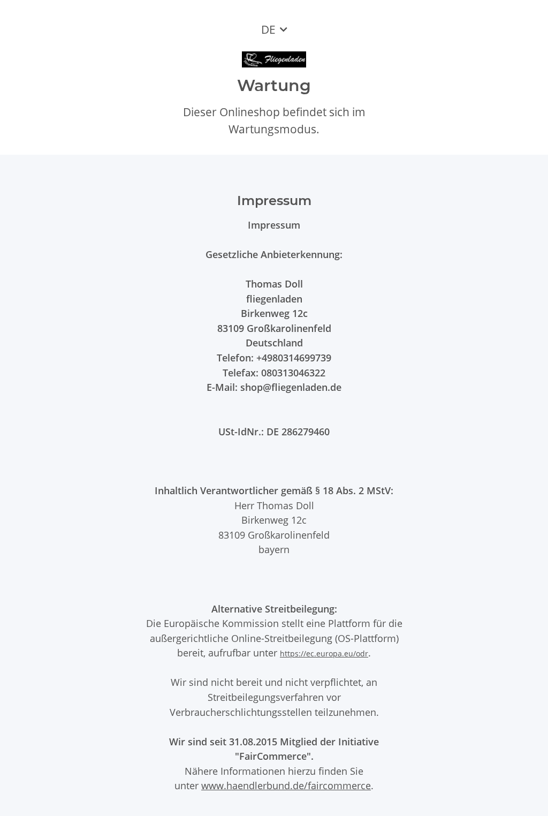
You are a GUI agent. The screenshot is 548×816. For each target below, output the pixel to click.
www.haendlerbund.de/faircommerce (286, 785)
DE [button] (268, 29)
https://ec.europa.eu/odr (324, 653)
